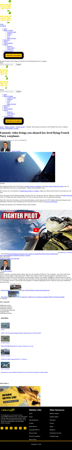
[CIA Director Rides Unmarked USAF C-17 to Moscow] (5, 354)
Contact (31, 423)
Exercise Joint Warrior (51, 201)
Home (30, 413)
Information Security (55, 433)
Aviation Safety (5, 342)
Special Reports (33, 420)
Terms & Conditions (34, 436)
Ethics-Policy (32, 439)
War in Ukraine (5, 369)
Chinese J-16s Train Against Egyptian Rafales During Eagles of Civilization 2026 (21, 333)
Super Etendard (14, 255)
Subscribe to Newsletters (13, 55)
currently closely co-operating (33, 186)
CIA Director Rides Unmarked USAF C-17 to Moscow (14, 359)
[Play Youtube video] (36, 230)
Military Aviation (13, 128)
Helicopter (53, 420)
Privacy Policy (33, 433)
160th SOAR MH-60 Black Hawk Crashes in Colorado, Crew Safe (17, 346)
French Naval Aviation (48, 254)
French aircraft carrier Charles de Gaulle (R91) (29, 254)
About (31, 416)
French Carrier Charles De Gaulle (53, 186)
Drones (52, 423)
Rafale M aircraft (67, 195)
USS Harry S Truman (24, 255)
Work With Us (33, 426)
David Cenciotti (16, 151)
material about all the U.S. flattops (29, 191)
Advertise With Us (34, 429)
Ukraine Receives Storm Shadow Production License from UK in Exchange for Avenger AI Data (24, 372)
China (2, 329)
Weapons (52, 429)
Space (51, 426)
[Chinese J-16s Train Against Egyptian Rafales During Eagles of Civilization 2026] (5, 328)
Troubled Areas (54, 436)
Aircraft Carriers (4, 128)
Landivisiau (6, 255)
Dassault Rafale (11, 254)
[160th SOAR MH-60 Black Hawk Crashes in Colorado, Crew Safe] (5, 341)
